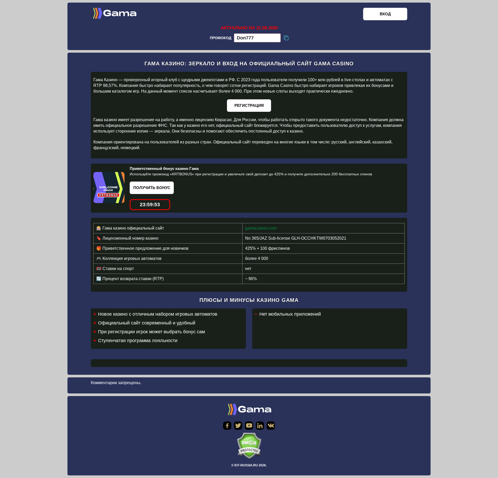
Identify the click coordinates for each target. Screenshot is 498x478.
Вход (385, 14)
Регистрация (249, 105)
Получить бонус (151, 187)
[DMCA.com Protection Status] (249, 445)
